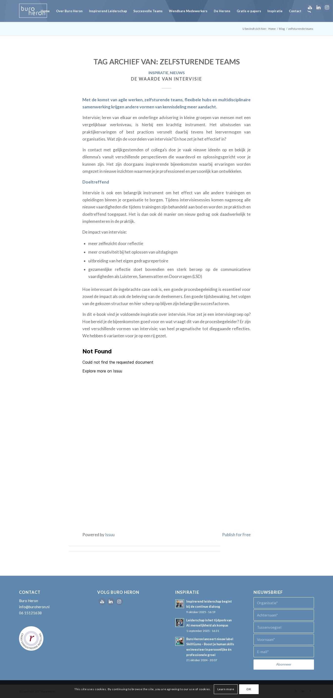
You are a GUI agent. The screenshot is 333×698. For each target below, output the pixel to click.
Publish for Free (236, 534)
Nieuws (177, 73)
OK (248, 689)
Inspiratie (158, 73)
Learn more (225, 689)
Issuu (110, 534)
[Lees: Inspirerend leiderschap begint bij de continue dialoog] (179, 603)
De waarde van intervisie (166, 79)
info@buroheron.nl (34, 607)
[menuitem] (45, 11)
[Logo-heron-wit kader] (33, 11)
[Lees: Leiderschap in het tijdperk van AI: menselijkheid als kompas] (179, 622)
